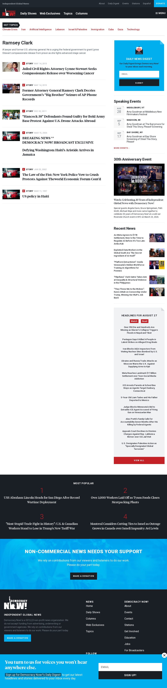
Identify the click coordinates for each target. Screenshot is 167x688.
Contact (128, 618)
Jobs (127, 644)
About (102, 3)
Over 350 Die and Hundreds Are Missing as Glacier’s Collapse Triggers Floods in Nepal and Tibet (139, 330)
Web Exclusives (50, 13)
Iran (23, 29)
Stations (136, 3)
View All (139, 460)
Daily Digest (113, 3)
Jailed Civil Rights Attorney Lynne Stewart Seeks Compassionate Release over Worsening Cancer (59, 70)
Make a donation (83, 576)
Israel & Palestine (77, 29)
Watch (134, 321)
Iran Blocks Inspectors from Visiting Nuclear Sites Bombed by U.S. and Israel (139, 352)
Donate (160, 3)
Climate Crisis (9, 29)
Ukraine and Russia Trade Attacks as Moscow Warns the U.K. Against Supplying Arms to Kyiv (139, 364)
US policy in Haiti (35, 196)
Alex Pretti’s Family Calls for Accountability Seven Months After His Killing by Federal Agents (139, 422)
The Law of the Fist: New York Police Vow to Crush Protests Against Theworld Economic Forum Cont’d (61, 176)
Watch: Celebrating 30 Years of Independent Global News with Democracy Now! (138, 201)
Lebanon (60, 29)
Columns (82, 13)
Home (89, 605)
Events (125, 3)
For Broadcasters (134, 650)
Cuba (111, 29)
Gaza (120, 29)
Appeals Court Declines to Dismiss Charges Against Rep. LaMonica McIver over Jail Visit (139, 434)
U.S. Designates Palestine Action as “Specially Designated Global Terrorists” (139, 446)
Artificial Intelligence (41, 29)
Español (147, 3)
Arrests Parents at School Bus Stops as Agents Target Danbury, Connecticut (139, 388)
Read (144, 321)
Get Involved (131, 631)
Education (130, 637)
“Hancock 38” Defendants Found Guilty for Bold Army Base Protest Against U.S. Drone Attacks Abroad (63, 118)
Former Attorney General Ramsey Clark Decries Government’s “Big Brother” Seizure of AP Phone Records (59, 94)
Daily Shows (28, 13)
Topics (67, 13)
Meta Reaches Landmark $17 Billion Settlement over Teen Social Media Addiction (139, 376)
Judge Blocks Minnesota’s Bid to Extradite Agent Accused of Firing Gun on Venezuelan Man (139, 410)
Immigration (97, 29)
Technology (133, 29)
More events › (121, 148)
